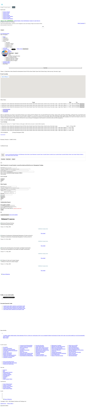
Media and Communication (56, 347)
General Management (40, 346)
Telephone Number (4, 169)
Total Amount (3, 174)
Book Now (11, 53)
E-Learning (22, 348)
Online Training (15, 155)
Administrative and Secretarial (9, 349)
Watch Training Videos (7, 379)
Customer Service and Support (26, 346)
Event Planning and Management (26, 355)
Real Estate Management (74, 347)
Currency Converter (7, 385)
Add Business (26, 20)
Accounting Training (46, 154)
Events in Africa (6, 13)
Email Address (3, 170)
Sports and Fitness (72, 353)
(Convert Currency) (3, 134)
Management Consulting (56, 345)
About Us (5, 369)
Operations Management (56, 352)
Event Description (6, 109)
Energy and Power (23, 352)
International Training (40, 352)
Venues (4, 377)
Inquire (16, 53)
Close (2, 180)
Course (73, 154)
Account (6, 154)
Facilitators (5, 376)
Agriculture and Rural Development (10, 350)
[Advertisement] (43, 284)
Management (34, 154)
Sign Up (38, 20)
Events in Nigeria (6, 11)
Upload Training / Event (18, 20)
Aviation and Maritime (7, 352)
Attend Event (25, 48)
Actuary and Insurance (7, 348)
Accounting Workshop (65, 154)
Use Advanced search (5, 33)
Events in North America (8, 16)
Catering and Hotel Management (9, 355)
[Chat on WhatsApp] (5, 274)
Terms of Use (3, 403)
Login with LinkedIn (13, 214)
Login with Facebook (4, 214)
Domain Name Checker (7, 386)
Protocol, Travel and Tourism (57, 355)
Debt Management (21, 154)
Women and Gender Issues (8, 363)
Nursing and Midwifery (56, 349)
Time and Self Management (8, 361)
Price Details (5, 110)
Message (2, 193)
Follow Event (19, 48)
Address (2, 190)
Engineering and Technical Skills (26, 353)
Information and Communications (42, 349)
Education (22, 351)
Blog (4, 371)
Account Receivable (11, 154)
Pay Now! (45, 67)
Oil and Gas (53, 351)
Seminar (75, 154)
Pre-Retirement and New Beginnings (58, 353)
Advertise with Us (6, 61)
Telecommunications (73, 355)
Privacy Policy (10, 403)
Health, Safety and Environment (42, 347)
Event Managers (6, 375)
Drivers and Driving (24, 347)
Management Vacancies (7, 372)
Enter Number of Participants (6, 171)
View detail (43, 233)
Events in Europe (6, 15)
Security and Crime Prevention (75, 352)
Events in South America (8, 18)
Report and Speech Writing (74, 348)
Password (2, 207)
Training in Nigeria (10, 155)
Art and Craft (5, 351)
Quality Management (73, 346)
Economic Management (24, 349)
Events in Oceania (6, 17)
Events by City (6, 49)
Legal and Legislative (40, 354)
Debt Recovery (16, 154)
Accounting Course (52, 154)
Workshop (78, 154)
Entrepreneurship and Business (26, 354)
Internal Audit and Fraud (40, 351)
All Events (5, 48)
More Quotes (5, 337)
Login (35, 20)
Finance (41, 154)
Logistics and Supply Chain (41, 355)
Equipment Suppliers (7, 374)
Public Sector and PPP (73, 345)
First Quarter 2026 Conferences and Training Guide (13, 309)
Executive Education (40, 345)
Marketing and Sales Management (58, 346)
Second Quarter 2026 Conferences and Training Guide (14, 308)
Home (4, 36)
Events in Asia (6, 14)
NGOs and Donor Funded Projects (58, 348)
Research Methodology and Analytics (76, 349)
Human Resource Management (42, 348)
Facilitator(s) (5, 111)
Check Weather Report (7, 384)
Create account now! (17, 208)
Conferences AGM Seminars (8, 356)
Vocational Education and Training (10, 362)
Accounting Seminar (58, 154)
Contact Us (31, 20)
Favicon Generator (6, 387)
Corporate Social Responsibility (26, 345)
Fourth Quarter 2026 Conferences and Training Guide (14, 305)
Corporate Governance (7, 357)
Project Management (55, 354)
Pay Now (3, 159)
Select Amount (3, 172)
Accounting (38, 154)
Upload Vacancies (6, 373)
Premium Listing (6, 62)
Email (2, 205)
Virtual (26, 154)
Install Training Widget (7, 388)
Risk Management (72, 351)
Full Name (3, 167)
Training (28, 154)
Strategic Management (73, 354)
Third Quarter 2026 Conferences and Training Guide (13, 307)
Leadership (38, 353)
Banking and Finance (7, 354)
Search (14, 7)
